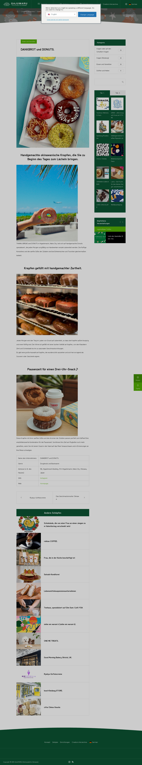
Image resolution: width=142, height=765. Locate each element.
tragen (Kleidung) (109, 58)
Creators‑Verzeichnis (79, 742)
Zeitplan (55, 742)
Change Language (87, 14)
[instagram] (69, 762)
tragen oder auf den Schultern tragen (109, 50)
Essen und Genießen (28, 41)
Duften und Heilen (109, 70)
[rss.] (72, 762)
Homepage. (44, 483)
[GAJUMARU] (15, 4)
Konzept (47, 742)
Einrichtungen (65, 742)
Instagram (43, 478)
